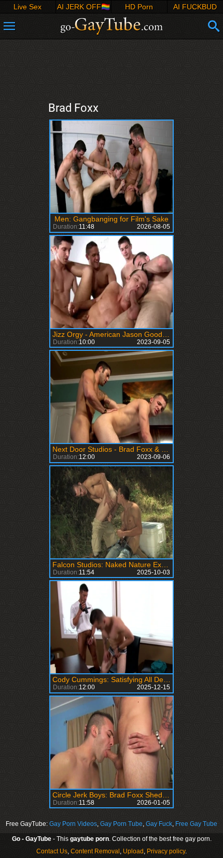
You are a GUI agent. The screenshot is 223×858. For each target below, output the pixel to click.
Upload (133, 851)
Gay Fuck (159, 823)
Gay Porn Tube (121, 823)
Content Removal (95, 851)
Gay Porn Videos (73, 823)
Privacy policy (166, 851)
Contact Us (51, 851)
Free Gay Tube (196, 823)
